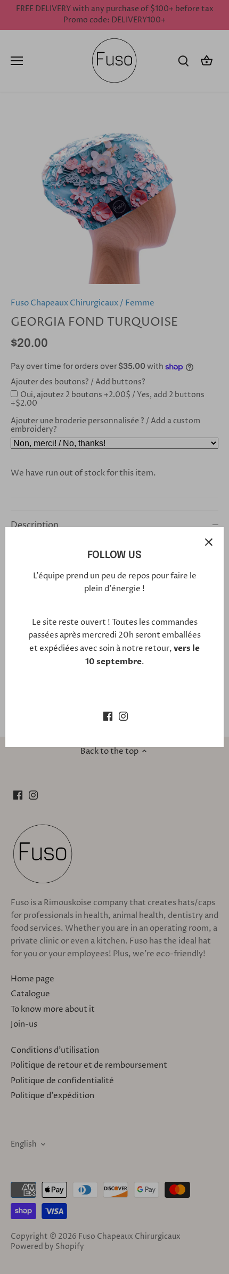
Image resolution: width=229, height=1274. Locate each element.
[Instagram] (123, 715)
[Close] (208, 542)
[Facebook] (107, 715)
